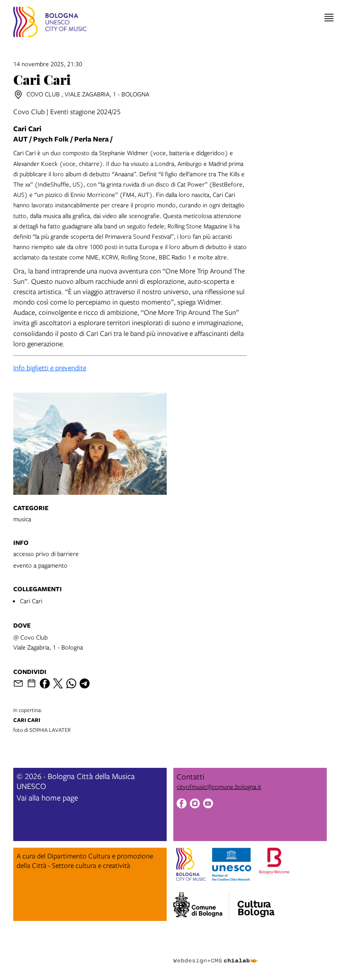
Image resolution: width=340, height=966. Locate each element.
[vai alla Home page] (50, 23)
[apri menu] (329, 18)
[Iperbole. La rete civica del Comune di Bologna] (201, 906)
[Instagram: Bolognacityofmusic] (195, 804)
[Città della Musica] (256, 903)
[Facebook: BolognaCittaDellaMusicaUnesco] (182, 804)
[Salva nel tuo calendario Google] (31, 683)
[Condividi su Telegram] (85, 683)
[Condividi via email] (18, 683)
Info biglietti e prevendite (49, 367)
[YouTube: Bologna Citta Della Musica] (208, 804)
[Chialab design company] (215, 954)
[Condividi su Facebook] (45, 683)
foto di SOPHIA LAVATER (41, 719)
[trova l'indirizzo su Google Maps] (18, 95)
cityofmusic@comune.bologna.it (219, 786)
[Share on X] (58, 683)
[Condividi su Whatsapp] (71, 683)
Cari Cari (31, 601)
